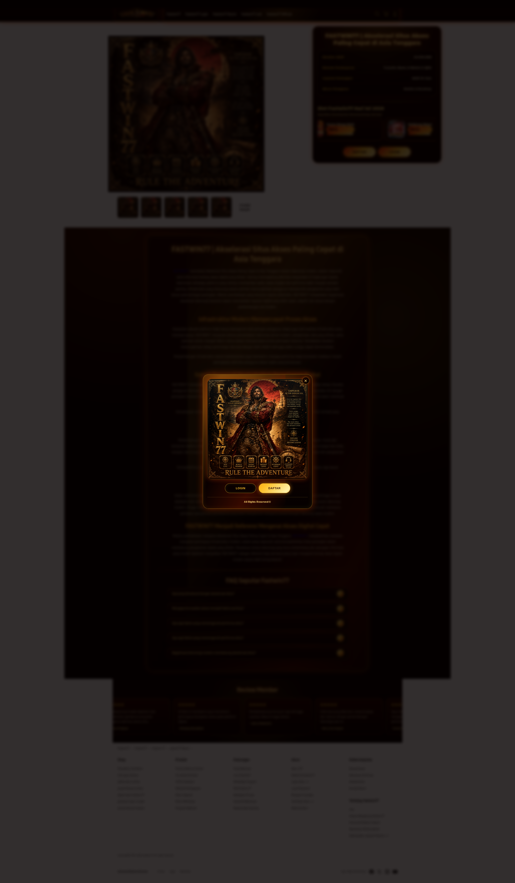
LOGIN (240, 488)
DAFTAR (275, 488)
